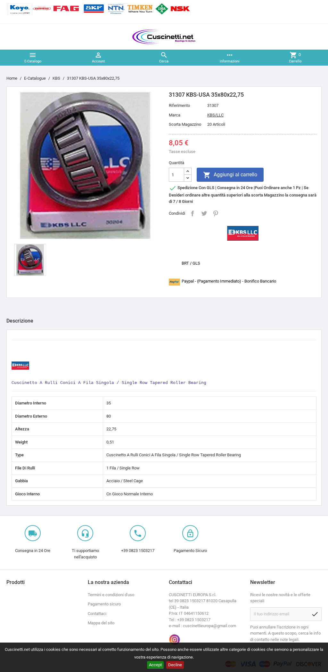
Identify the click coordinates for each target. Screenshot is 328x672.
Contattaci (97, 613)
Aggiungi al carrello (230, 175)
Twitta (204, 213)
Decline (175, 664)
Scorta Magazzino (185, 124)
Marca (174, 115)
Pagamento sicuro (104, 604)
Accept (155, 664)
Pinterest (215, 213)
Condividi (192, 213)
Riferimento (179, 105)
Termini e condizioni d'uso (111, 594)
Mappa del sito (101, 622)
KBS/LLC (215, 115)
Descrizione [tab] (19, 321)
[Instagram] (174, 639)
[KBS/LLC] (242, 232)
